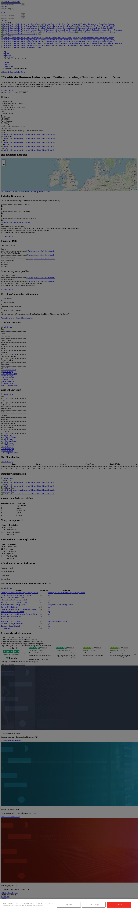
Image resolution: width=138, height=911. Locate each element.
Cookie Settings (94, 904)
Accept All (119, 904)
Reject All (69, 904)
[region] (69, 905)
